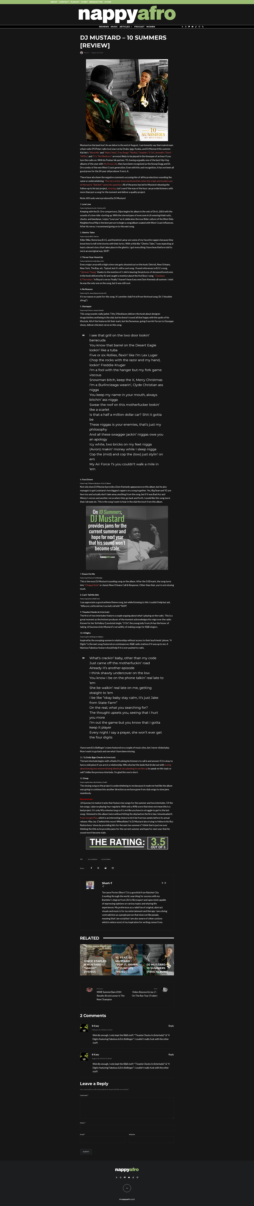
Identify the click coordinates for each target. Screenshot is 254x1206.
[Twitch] (199, 26)
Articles (124, 26)
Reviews (104, 26)
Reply (171, 1025)
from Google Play (88, 817)
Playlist (75, 2)
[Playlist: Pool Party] (127, 960)
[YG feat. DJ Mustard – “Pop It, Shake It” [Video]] (95, 960)
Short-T (86, 53)
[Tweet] (98, 868)
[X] (182, 26)
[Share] (91, 868)
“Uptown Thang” (88, 272)
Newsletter (96, 2)
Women (150, 26)
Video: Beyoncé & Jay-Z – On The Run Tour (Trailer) (144, 992)
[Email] (113, 868)
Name (82, 1123)
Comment (84, 1095)
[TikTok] (196, 26)
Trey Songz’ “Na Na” (127, 152)
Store (108, 2)
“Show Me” (94, 152)
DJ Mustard (106, 859)
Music (114, 26)
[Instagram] (185, 26)
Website (132, 1134)
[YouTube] (192, 26)
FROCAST (139, 26)
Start (84, 2)
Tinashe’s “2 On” (146, 152)
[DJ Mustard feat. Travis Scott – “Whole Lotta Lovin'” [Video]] (158, 960)
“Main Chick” (110, 152)
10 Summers (93, 859)
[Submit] (105, 868)
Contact (64, 2)
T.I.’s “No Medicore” (102, 156)
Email (82, 1134)
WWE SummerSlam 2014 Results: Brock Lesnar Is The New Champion (110, 994)
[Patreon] (189, 26)
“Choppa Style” (91, 585)
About (54, 2)
